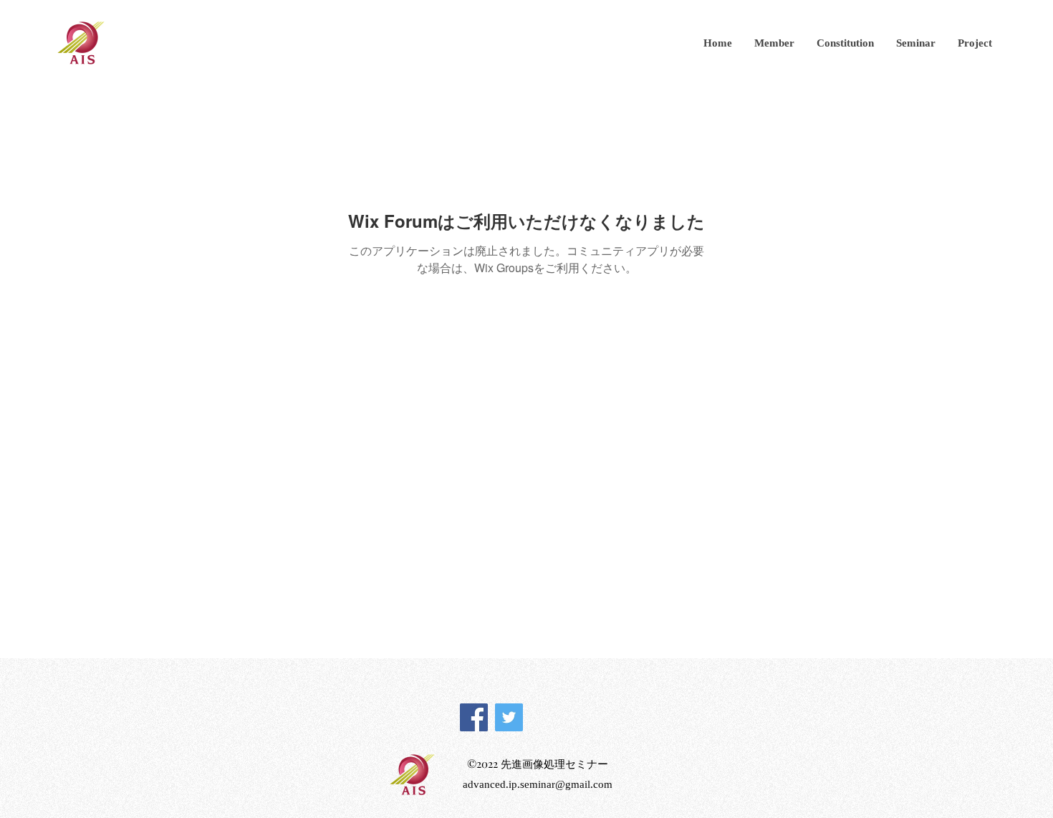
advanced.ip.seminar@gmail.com (537, 784)
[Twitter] (509, 717)
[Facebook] (474, 717)
